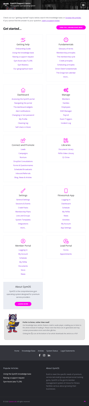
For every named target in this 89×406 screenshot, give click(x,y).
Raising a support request (13, 378)
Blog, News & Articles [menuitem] (23, 177)
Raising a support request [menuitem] (23, 57)
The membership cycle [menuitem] (66, 57)
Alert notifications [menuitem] (23, 111)
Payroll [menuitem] (66, 115)
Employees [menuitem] (66, 107)
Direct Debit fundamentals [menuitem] (66, 69)
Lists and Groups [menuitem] (23, 215)
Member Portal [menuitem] (23, 245)
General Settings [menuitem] (23, 199)
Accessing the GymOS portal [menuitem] (23, 99)
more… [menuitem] (66, 77)
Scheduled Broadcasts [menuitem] (23, 169)
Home (16, 351)
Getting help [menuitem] (23, 44)
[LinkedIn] (49, 355)
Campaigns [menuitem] (23, 153)
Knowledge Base (28, 351)
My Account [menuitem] (66, 224)
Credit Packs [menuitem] (23, 207)
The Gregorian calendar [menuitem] (66, 73)
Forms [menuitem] (65, 250)
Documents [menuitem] (23, 266)
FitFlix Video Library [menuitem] (66, 153)
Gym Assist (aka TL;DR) (12, 381)
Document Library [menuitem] (66, 149)
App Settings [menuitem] (66, 228)
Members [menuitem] (66, 99)
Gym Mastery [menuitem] (23, 65)
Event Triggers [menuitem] (66, 119)
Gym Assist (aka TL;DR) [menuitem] (23, 61)
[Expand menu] (83, 5)
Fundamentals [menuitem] (66, 44)
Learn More (23, 304)
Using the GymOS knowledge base (17, 374)
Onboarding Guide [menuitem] (23, 48)
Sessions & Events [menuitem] (23, 203)
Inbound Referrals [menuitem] (23, 173)
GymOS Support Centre (20, 3)
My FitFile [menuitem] (66, 211)
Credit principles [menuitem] (66, 61)
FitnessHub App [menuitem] (66, 195)
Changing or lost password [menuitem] (23, 115)
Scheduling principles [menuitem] (66, 65)
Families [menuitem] (66, 103)
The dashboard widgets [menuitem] (23, 107)
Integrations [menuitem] (23, 224)
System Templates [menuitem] (23, 220)
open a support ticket (50, 20)
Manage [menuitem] (66, 94)
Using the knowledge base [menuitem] (23, 53)
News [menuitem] (66, 215)
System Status (52, 351)
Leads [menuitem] (23, 149)
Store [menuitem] (23, 270)
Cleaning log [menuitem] (23, 123)
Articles (41, 351)
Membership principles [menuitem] (66, 53)
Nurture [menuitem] (23, 157)
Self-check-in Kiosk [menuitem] (23, 127)
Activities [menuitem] (66, 220)
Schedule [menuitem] (66, 207)
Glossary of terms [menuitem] (66, 48)
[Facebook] (39, 355)
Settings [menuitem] (23, 195)
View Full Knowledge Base (71, 27)
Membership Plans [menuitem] (23, 211)
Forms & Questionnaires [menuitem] (23, 165)
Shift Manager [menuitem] (66, 111)
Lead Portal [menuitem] (66, 245)
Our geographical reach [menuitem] (23, 69)
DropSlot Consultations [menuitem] (23, 161)
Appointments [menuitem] (66, 254)
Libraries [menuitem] (66, 145)
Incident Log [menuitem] (66, 123)
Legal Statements (68, 351)
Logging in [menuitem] (66, 199)
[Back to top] (85, 401)
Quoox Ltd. (13, 401)
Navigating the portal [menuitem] (23, 103)
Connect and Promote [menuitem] (23, 145)
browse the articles (73, 17)
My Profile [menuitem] (23, 119)
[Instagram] (44, 355)
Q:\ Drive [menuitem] (65, 157)
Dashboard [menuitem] (23, 94)
